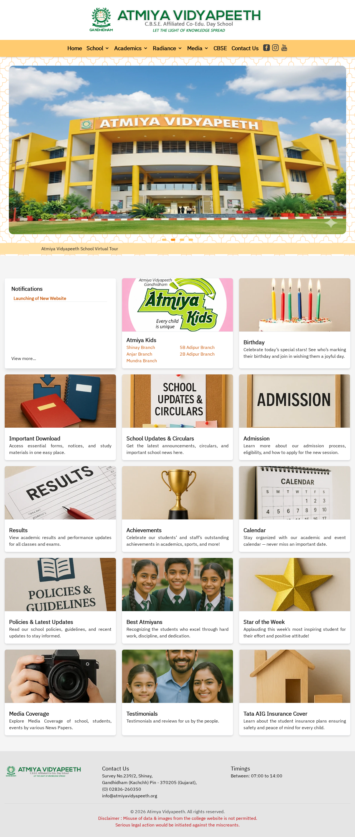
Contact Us (245, 48)
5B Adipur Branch (197, 347)
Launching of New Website (40, 298)
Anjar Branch (139, 354)
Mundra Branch (141, 360)
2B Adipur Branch (197, 354)
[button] (98, 48)
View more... (23, 358)
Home (74, 48)
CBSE (220, 48)
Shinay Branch (140, 347)
